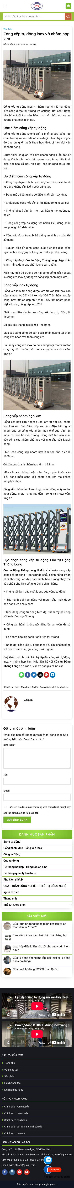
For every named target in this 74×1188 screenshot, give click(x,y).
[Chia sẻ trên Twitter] (34, 675)
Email (6, 790)
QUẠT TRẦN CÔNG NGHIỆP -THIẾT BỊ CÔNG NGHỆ (34, 886)
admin (33, 44)
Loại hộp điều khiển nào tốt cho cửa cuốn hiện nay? (41, 948)
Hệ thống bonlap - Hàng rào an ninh (25, 867)
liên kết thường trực (58, 687)
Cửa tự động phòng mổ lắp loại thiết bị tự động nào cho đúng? (41, 959)
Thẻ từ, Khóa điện (14, 904)
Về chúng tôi (11, 1069)
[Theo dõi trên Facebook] (5, 1172)
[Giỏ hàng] (68, 6)
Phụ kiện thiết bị (13, 879)
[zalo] (48, 1160)
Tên (5, 774)
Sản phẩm (9, 1076)
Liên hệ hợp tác (12, 1083)
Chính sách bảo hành (15, 1120)
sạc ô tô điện (11, 892)
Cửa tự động (11, 860)
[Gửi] (68, 16)
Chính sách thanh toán (16, 1113)
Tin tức (7, 29)
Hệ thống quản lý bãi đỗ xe (19, 873)
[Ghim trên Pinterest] (46, 675)
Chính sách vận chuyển (16, 1106)
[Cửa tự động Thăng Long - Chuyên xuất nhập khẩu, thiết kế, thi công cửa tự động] (37, 6)
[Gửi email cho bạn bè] (40, 675)
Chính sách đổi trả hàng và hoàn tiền (23, 1126)
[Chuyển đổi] (71, 905)
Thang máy (10, 898)
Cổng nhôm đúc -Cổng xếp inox (22, 848)
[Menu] (5, 6)
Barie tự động (11, 841)
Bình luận (9, 744)
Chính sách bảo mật (15, 1133)
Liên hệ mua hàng (13, 1089)
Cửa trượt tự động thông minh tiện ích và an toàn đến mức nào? (39, 925)
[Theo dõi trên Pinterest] (19, 1172)
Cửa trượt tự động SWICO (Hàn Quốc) (36, 969)
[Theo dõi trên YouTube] (27, 1172)
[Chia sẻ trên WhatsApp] (21, 675)
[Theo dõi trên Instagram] (12, 1172)
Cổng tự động (11, 854)
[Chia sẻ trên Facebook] (27, 675)
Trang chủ (9, 1063)
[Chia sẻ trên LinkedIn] (52, 675)
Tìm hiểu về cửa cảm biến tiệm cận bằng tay (40, 935)
